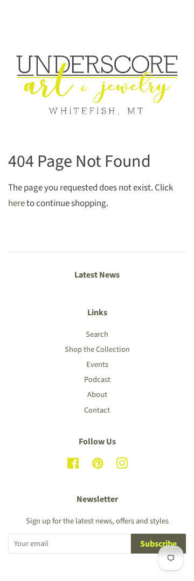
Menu (31, 15)
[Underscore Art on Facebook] (73, 465)
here (16, 203)
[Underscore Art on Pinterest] (97, 465)
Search (97, 334)
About (97, 394)
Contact (97, 410)
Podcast (97, 379)
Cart (177, 15)
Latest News (97, 275)
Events (97, 364)
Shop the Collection (97, 349)
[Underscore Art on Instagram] (122, 465)
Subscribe (158, 544)
